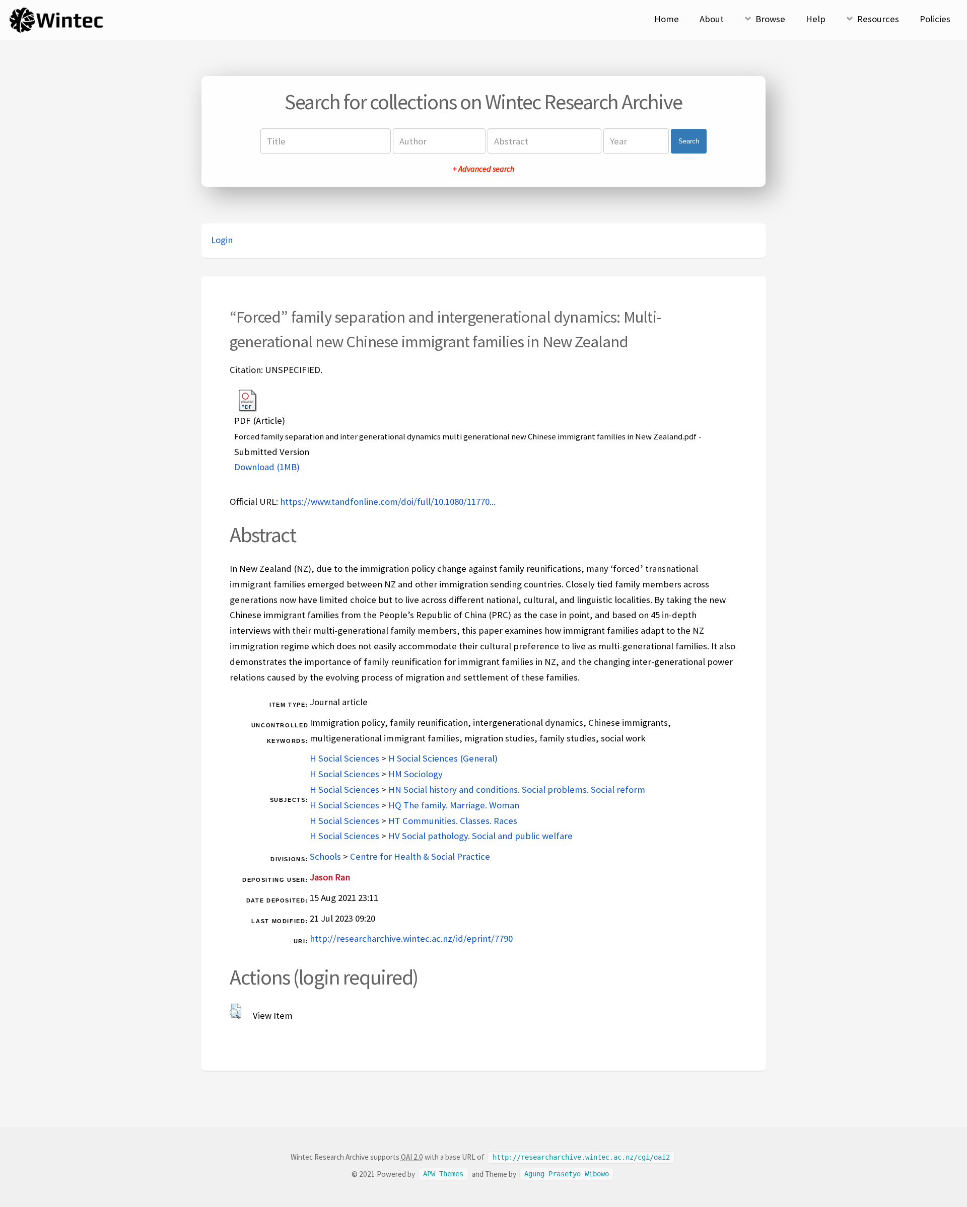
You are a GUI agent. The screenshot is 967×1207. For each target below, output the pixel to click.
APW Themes (443, 1174)
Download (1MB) (267, 467)
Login (222, 240)
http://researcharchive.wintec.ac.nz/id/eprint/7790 (411, 938)
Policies (935, 19)
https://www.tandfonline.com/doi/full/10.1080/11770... (388, 501)
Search (688, 141)
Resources (878, 19)
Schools (325, 856)
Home (666, 19)
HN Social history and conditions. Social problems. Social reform (516, 789)
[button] (235, 1011)
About (712, 19)
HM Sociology (415, 774)
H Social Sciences (344, 758)
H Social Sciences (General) (443, 758)
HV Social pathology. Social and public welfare (480, 836)
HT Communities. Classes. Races (452, 820)
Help (815, 19)
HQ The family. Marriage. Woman (453, 805)
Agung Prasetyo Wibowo (566, 1174)
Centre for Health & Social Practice (420, 856)
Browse (770, 19)
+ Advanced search (483, 169)
